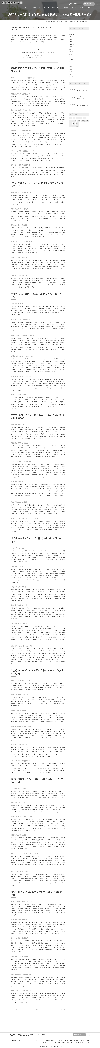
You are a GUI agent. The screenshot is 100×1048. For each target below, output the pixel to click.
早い (74, 123)
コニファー (72, 76)
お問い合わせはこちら (89, 4)
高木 (71, 37)
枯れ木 (71, 59)
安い (70, 123)
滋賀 (74, 118)
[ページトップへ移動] (88, 1034)
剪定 (71, 69)
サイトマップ (85, 1042)
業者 (70, 118)
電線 (71, 39)
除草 (71, 41)
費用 (71, 46)
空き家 (71, 51)
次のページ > (62, 1009)
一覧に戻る (38, 1009)
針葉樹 (82, 120)
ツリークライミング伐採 (74, 126)
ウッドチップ (73, 56)
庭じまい (72, 66)
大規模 (78, 120)
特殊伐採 (72, 34)
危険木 (84, 118)
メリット (72, 74)
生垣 (71, 54)
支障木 (71, 120)
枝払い (71, 61)
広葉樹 (87, 120)
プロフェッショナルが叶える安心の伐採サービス (37, 55)
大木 (75, 120)
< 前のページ (14, 1009)
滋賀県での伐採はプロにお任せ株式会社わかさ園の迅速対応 (38, 53)
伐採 (71, 71)
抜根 (71, 64)
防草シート (72, 44)
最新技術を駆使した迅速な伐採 (32, 57)
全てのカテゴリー (74, 32)
